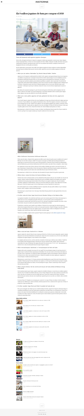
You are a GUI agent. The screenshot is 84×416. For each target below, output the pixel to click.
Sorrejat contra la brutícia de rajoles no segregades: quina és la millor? (38, 364)
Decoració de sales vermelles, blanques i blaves (33, 375)
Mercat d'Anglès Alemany (28, 391)
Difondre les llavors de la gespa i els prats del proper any (35, 352)
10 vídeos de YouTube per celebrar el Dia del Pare (33, 341)
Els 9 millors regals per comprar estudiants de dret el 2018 (35, 316)
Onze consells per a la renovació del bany (32, 386)
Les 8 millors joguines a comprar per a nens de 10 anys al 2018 (36, 310)
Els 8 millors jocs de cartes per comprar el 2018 (33, 305)
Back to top (42, 410)
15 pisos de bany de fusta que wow (30, 380)
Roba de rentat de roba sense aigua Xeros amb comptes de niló (36, 357)
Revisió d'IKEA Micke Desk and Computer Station (33, 396)
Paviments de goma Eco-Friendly (30, 346)
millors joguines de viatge (59, 212)
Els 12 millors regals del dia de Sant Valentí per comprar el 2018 (36, 321)
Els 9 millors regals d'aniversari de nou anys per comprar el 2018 (36, 300)
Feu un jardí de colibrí (27, 370)
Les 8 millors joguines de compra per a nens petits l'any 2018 (36, 326)
